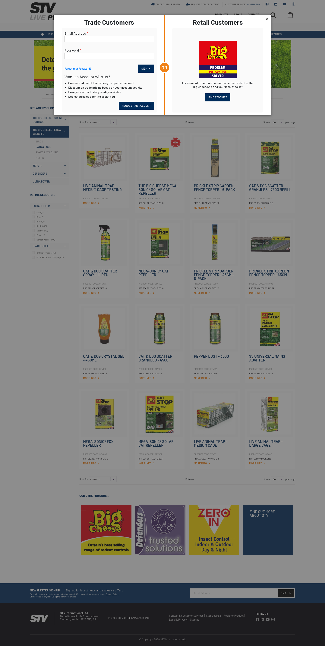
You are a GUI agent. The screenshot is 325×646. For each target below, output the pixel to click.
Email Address (75, 33)
